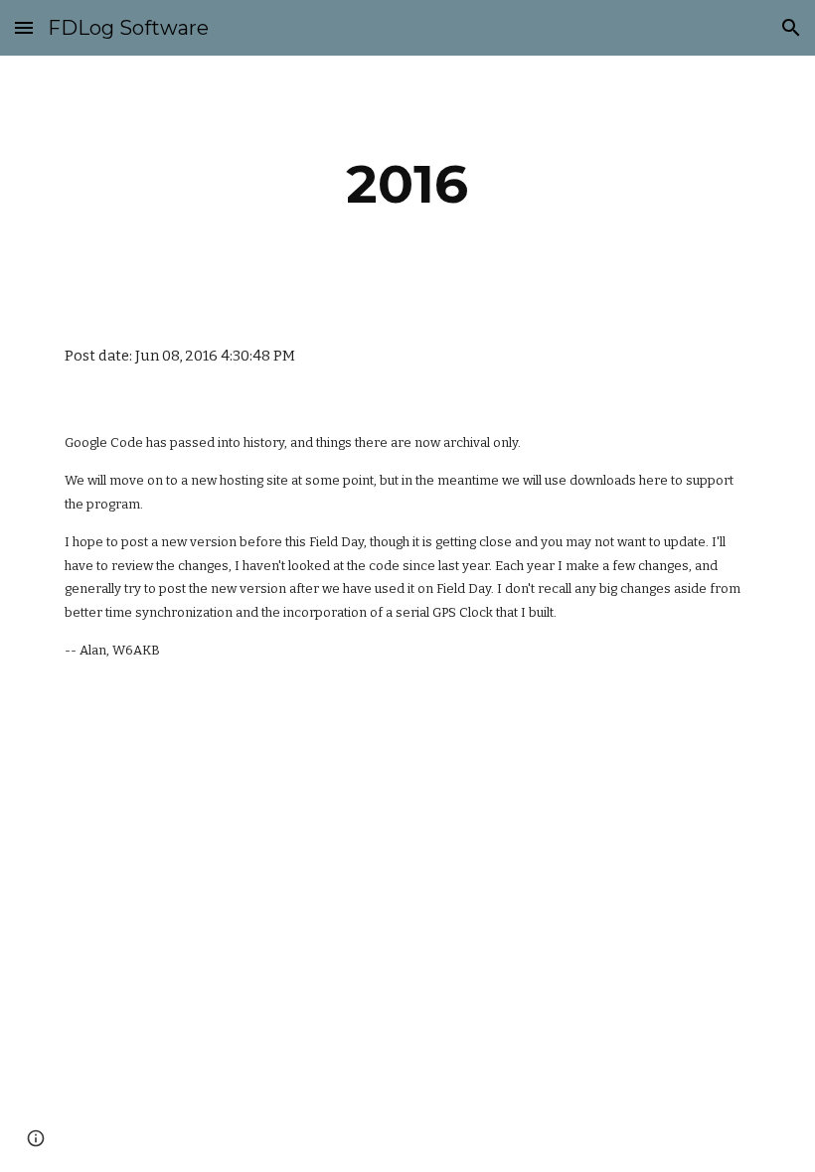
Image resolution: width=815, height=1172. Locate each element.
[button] (24, 27)
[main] (408, 184)
